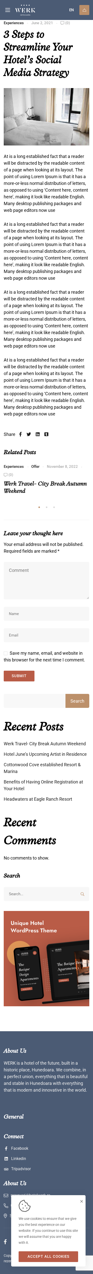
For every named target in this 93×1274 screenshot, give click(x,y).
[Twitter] (29, 434)
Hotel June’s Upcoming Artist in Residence (45, 754)
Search (77, 701)
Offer (35, 466)
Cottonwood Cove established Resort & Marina (42, 768)
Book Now (84, 10)
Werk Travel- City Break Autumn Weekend (45, 743)
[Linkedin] (38, 434)
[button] (39, 507)
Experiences (14, 23)
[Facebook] (20, 434)
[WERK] (34, 10)
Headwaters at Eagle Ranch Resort (38, 799)
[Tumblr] (46, 434)
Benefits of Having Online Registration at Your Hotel (43, 785)
